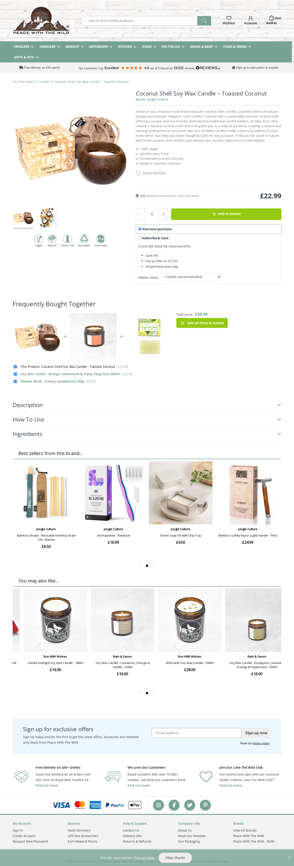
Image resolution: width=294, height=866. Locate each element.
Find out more (47, 785)
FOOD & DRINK (234, 46)
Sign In (18, 830)
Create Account (24, 836)
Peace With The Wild (248, 836)
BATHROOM (98, 46)
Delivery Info (132, 836)
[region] (147, 857)
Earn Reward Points (82, 841)
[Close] (289, 853)
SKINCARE (21, 46)
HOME (147, 46)
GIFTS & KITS (24, 57)
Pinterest (205, 805)
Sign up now (256, 733)
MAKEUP (72, 46)
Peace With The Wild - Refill (253, 841)
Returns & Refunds (137, 841)
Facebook (174, 805)
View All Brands (245, 830)
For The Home (23, 81)
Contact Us (131, 830)
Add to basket (229, 214)
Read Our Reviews (192, 836)
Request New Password (30, 841)
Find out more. (144, 858)
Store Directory (79, 830)
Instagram (158, 805)
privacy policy (261, 743)
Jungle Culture (157, 99)
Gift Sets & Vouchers (83, 836)
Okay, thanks (175, 857)
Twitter (189, 805)
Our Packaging (189, 841)
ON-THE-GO (171, 46)
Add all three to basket (205, 323)
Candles (44, 81)
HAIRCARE (48, 46)
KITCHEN (125, 46)
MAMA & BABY (201, 46)
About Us (185, 830)
